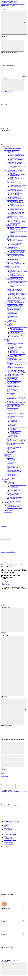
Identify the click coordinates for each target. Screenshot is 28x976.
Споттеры (12, 169)
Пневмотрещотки (14, 428)
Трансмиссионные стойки (16, 193)
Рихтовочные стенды (15, 164)
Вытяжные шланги (14, 259)
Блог (18, 4)
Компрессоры (7, 455)
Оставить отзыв (5, 584)
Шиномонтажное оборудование (12, 267)
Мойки (5, 481)
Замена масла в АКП (15, 223)
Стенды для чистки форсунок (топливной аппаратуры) (17, 206)
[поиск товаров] (12, 85)
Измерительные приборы (16, 208)
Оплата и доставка (8, 2)
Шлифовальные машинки (16, 418)
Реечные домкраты (14, 332)
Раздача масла (13, 220)
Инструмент (7, 340)
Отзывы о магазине (9, 842)
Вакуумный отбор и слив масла (18, 219)
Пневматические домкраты (16, 331)
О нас (2, 2)
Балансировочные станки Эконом (18, 281)
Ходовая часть (13, 351)
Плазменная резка (14, 244)
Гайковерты (13, 429)
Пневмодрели (13, 435)
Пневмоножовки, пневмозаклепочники (15, 433)
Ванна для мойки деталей (16, 264)
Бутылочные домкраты (15, 328)
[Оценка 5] (12, 690)
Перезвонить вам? (5, 130)
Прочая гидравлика (14, 194)
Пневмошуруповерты (15, 431)
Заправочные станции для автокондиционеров (16, 229)
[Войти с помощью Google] (12, 626)
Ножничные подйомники (16, 159)
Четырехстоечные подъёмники (17, 155)
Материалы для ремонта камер (17, 298)
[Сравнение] (12, 46)
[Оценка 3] (12, 666)
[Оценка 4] (12, 678)
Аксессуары (13, 177)
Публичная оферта (10, 5)
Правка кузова (13, 348)
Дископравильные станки (16, 337)
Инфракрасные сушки (15, 186)
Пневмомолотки (14, 425)
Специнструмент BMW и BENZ (18, 352)
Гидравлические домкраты (16, 329)
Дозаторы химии (14, 499)
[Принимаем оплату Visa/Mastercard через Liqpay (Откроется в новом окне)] (13, 791)
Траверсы (12, 156)
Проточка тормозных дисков (17, 251)
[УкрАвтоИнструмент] (8, 787)
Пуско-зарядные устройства (17, 202)
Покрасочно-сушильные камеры (18, 185)
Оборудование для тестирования (18, 236)
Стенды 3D (12, 173)
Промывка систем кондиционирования (15, 234)
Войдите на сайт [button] (5, 725)
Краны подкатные (14, 197)
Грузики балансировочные (16, 296)
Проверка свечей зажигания (17, 212)
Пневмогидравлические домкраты (18, 327)
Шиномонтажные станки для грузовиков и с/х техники (17, 276)
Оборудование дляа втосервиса (11, 150)
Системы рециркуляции (16, 501)
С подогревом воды (15, 490)
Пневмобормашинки (15, 421)
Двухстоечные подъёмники (17, 154)
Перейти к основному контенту (9, 1)
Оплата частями (8, 512)
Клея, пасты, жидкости (15, 297)
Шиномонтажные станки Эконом (18, 271)
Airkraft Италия (13, 460)
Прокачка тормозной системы (17, 250)
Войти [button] (2, 739)
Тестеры (12, 204)
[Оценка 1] (12, 642)
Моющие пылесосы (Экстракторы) (18, 495)
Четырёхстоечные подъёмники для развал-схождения (18, 175)
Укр (5, 7)
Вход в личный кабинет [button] (10, 834)
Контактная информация (10, 4)
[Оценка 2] (12, 654)
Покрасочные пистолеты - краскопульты (16, 188)
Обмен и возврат (8, 838)
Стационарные (13, 486)
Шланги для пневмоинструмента (18, 427)
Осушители (12, 477)
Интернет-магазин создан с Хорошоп (10, 806)
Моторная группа (14, 350)
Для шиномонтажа (14, 158)
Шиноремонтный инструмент (17, 293)
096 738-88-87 (4, 104)
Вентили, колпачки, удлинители (18, 294)
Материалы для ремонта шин (17, 291)
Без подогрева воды (15, 489)
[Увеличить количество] (12, 761)
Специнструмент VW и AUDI (17, 354)
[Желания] (14, 58)
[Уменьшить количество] (12, 748)
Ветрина (12, 452)
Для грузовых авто (14, 336)
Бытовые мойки (14, 487)
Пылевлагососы (14, 494)
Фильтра (12, 478)
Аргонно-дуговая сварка (16, 243)
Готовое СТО (7, 504)
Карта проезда (4, 961)
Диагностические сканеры (16, 201)
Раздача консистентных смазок (17, 221)
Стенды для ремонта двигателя (17, 263)
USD (5, 37)
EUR (5, 36)
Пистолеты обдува (14, 420)
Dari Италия (13, 462)
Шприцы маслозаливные (16, 347)
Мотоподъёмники (14, 160)
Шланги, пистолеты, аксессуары (18, 485)
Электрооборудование (15, 355)
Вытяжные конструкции (16, 258)
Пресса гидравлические (16, 196)
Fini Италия (12, 459)
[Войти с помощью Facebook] (12, 614)
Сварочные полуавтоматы (16, 240)
